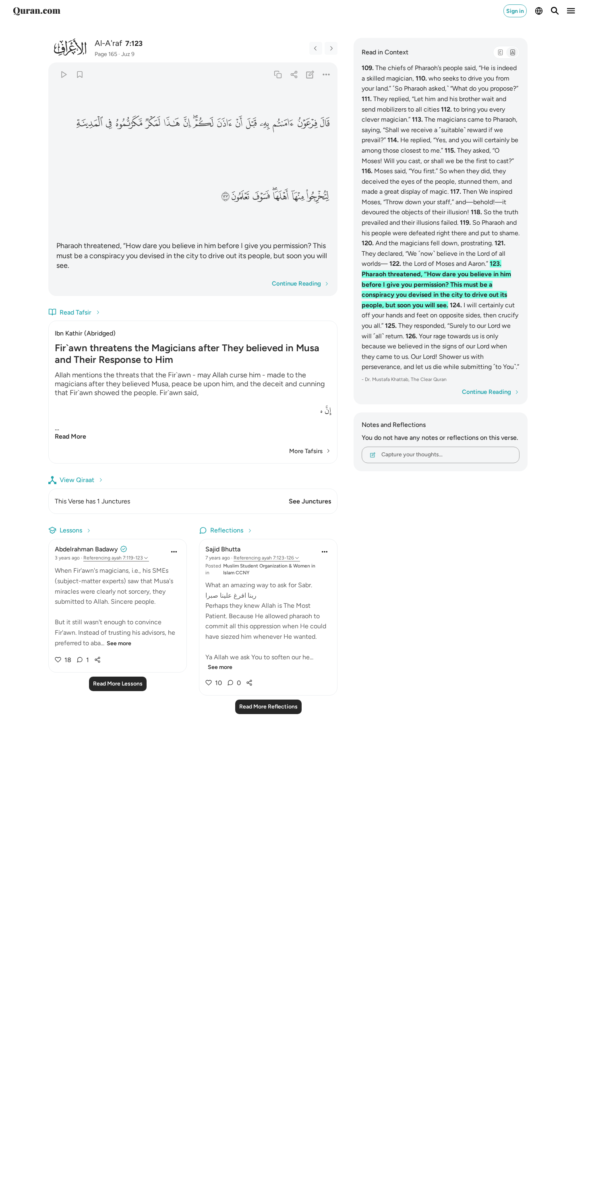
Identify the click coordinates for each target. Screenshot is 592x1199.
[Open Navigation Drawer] (571, 11)
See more (119, 643)
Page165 (106, 54)
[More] (326, 74)
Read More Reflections (268, 706)
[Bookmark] (79, 74)
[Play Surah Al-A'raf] (63, 74)
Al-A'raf (108, 43)
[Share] (294, 74)
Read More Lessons (118, 683)
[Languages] (539, 11)
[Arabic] (500, 52)
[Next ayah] (331, 48)
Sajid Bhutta (222, 549)
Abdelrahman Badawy (86, 549)
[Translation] (512, 52)
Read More (70, 436)
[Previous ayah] (315, 48)
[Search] (555, 11)
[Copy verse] (278, 74)
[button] (324, 123)
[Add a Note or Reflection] (310, 74)
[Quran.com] (36, 11)
